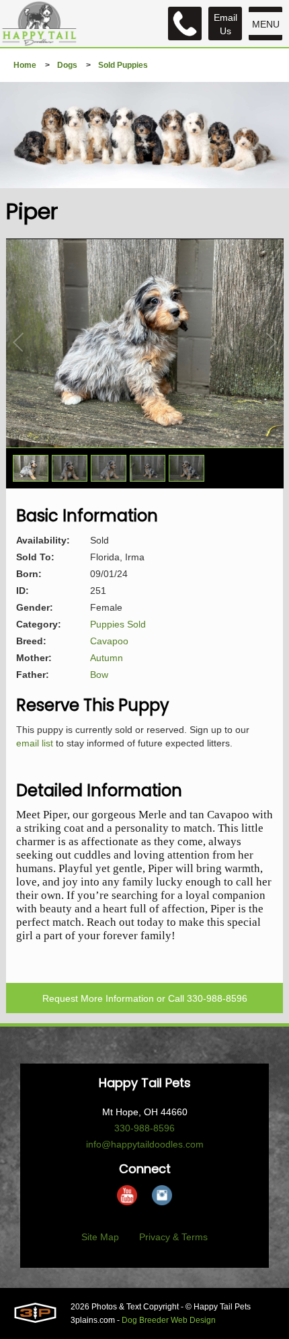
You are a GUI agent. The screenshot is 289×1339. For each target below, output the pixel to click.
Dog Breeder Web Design (169, 1320)
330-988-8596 (217, 998)
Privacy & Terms (173, 1237)
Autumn (106, 657)
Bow (99, 674)
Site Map (100, 1237)
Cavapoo (109, 641)
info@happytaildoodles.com (145, 1144)
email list (34, 743)
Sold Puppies (123, 65)
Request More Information (98, 998)
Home (24, 65)
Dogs (67, 65)
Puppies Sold (118, 624)
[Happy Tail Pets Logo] (39, 23)
